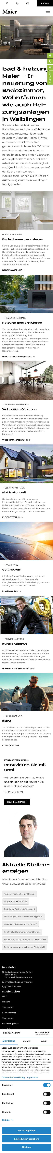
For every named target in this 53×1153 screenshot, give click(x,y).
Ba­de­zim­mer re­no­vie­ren (22, 239)
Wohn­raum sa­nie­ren (19, 409)
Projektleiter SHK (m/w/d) (15, 901)
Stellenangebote (10, 1023)
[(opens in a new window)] (50, 55)
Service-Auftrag (14, 639)
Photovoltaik (10, 591)
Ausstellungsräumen (15, 180)
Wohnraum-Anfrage (16, 404)
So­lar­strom (11, 570)
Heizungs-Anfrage (15, 318)
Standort (7, 3)
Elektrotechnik (11, 517)
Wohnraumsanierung (15, 440)
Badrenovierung (12, 270)
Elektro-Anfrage (14, 488)
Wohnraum (7, 1018)
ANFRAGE (50, 77)
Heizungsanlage (25, 133)
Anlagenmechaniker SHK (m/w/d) (19, 894)
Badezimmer (10, 129)
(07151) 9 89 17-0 (17, 3)
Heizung (6, 1001)
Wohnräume (42, 129)
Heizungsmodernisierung (17, 356)
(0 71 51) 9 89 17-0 (15, 792)
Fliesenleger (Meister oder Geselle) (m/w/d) (23, 917)
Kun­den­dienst (14, 644)
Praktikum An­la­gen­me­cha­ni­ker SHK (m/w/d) (24, 947)
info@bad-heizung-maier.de (27, 3)
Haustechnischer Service (17, 668)
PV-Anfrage (11, 565)
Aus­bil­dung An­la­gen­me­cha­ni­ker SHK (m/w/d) (25, 939)
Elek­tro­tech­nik (14, 492)
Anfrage (45, 3)
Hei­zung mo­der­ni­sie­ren (22, 323)
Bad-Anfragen (13, 234)
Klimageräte (9, 745)
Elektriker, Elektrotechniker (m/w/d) (20, 924)
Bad (4, 996)
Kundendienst (9, 1012)
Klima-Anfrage (13, 716)
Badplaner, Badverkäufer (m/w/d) (19, 909)
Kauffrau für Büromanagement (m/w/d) (22, 932)
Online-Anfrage (16, 802)
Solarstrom (7, 1007)
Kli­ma (6, 721)
